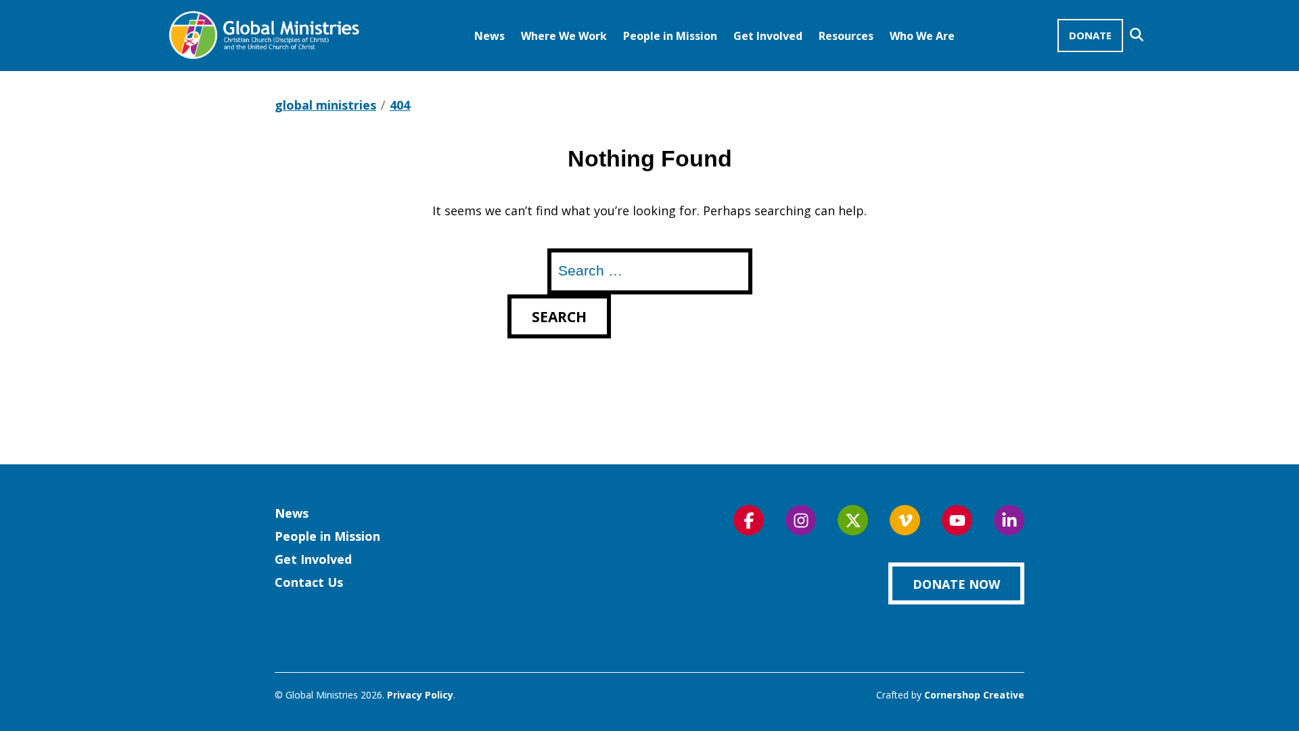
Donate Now (956, 584)
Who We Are (922, 35)
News (489, 35)
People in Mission (670, 35)
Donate (1090, 35)
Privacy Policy (420, 694)
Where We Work (564, 35)
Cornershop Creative (974, 694)
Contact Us (309, 582)
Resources (846, 35)
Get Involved (767, 35)
